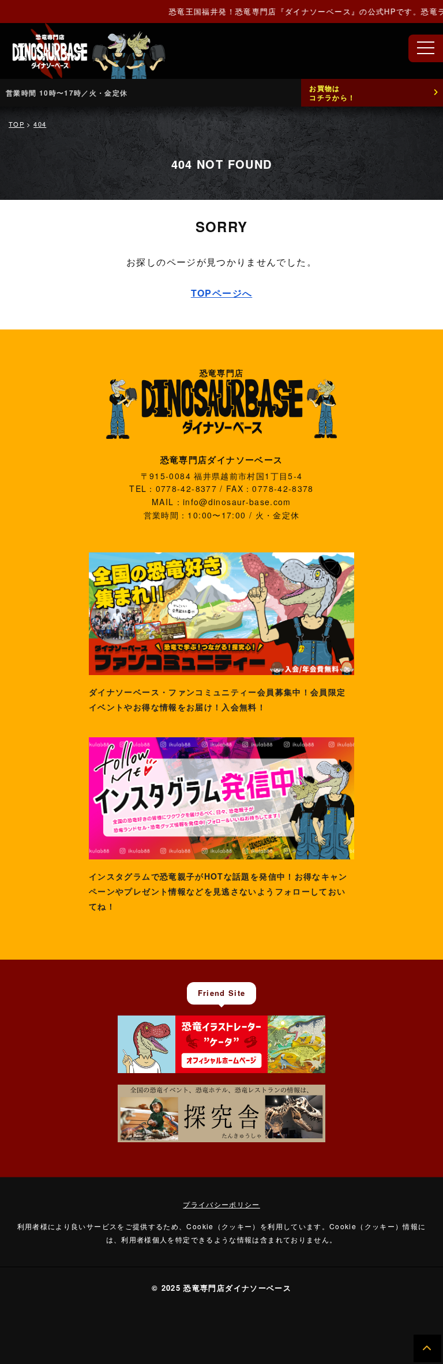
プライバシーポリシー (221, 1204)
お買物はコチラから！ (332, 93)
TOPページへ (222, 293)
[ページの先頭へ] (427, 1348)
